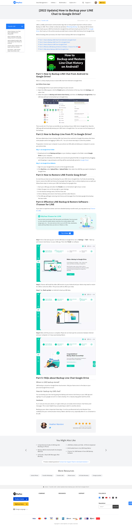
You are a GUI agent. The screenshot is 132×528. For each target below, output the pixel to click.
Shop (103, 2)
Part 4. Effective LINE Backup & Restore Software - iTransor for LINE (59, 47)
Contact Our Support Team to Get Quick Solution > (74, 462)
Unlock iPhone (34, 475)
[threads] (113, 498)
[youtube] (106, 498)
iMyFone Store (19, 504)
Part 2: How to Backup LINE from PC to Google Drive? (55, 42)
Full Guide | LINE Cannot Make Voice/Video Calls (14, 50)
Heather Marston (56, 424)
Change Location (97, 475)
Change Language (20, 509)
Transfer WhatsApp (47, 475)
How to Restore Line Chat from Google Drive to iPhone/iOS (14, 33)
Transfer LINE (44, 20)
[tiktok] (116, 498)
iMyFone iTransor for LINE (51, 216)
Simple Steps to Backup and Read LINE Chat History (15, 46)
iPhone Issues (71, 475)
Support (87, 2)
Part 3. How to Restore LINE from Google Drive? (53, 44)
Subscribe (115, 506)
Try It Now (64, 233)
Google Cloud (84, 160)
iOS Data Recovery (83, 475)
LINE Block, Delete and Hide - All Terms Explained (81, 445)
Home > (47, 487)
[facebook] (100, 498)
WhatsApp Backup (72, 27)
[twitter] (103, 498)
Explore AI (72, 2)
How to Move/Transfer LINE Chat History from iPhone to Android (15, 42)
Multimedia (62, 2)
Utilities (53, 2)
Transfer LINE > (53, 487)
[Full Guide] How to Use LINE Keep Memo (79, 448)
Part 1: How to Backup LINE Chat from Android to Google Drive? (58, 40)
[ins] (110, 498)
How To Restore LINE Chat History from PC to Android (14, 37)
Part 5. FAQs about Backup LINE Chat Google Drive (54, 49)
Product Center (19, 499)
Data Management (41, 2)
